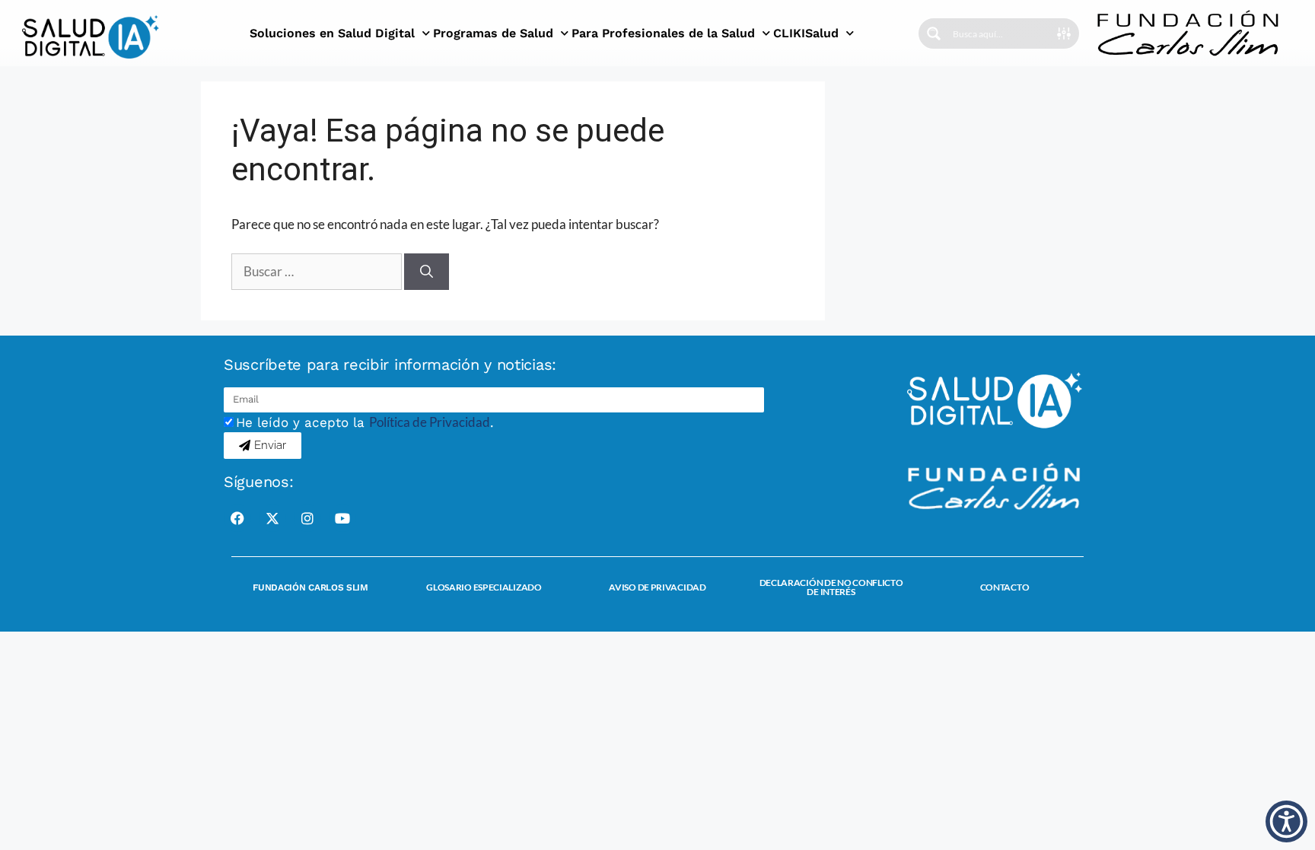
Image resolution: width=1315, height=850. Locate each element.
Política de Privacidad (429, 422)
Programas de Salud (493, 33)
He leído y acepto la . (365, 422)
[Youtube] (342, 518)
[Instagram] (307, 518)
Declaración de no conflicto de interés (831, 587)
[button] (1286, 821)
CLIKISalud (806, 33)
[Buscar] (426, 271)
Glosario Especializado (483, 587)
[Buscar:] (317, 271)
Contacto (1005, 587)
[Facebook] (237, 518)
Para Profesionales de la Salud (663, 33)
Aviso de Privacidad (657, 587)
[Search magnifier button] (933, 33)
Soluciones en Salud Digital (332, 33)
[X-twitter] (272, 518)
